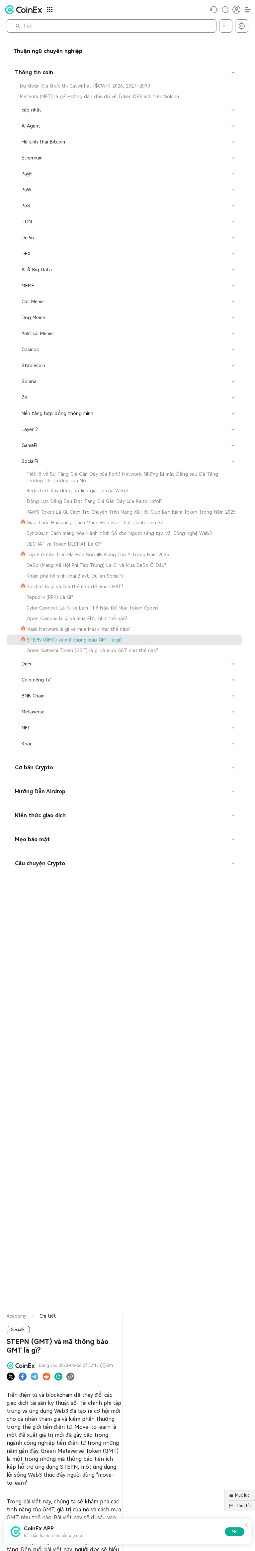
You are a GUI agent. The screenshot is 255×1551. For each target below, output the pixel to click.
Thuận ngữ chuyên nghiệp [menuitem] (47, 51)
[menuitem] (124, 86)
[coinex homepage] (25, 9)
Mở (234, 1531)
